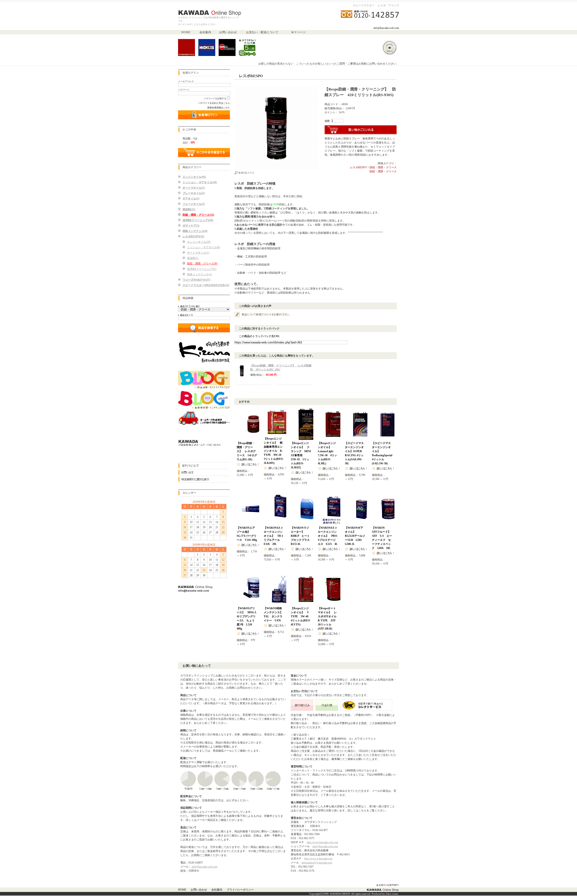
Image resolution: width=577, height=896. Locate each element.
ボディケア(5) (191, 225)
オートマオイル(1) (198, 252)
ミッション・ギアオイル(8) (203, 247)
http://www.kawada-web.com (322, 842)
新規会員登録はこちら (218, 107)
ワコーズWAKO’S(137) (196, 279)
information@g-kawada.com (317, 862)
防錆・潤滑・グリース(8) (202, 263)
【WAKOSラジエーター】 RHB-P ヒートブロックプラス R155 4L (301, 536)
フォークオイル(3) (194, 204)
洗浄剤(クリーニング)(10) (198, 220)
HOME (185, 32)
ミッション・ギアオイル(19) (200, 182)
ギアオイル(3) (191, 198)
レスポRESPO (358, 167)
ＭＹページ (298, 32)
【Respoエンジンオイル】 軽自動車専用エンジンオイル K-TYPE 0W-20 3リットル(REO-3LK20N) (274, 451)
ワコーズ (393, 5)
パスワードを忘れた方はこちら (214, 103)
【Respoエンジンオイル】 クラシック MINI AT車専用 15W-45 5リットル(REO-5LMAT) (302, 455)
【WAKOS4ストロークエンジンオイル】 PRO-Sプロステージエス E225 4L (328, 536)
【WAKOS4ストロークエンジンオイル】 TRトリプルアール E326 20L (274, 536)
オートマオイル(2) (194, 187)
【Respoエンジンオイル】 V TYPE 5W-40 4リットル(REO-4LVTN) (301, 616)
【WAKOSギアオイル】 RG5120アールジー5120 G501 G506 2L (355, 536)
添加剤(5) (192, 258)
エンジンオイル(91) (194, 176)
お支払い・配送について (262, 32)
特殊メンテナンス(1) (199, 274)
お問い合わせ (228, 32)
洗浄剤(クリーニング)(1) (201, 269)
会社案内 (205, 32)
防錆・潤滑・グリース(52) (198, 214)
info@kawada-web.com (386, 28)
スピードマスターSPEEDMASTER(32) (206, 285)
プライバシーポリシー (240, 889)
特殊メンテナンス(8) (195, 231)
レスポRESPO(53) (193, 236)
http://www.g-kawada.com (318, 858)
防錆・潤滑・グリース (383, 167)
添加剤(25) (189, 209)
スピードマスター (363, 5)
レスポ (382, 5)
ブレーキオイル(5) (194, 193)
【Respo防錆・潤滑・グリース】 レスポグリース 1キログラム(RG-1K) (247, 451)
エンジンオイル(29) (199, 241)
